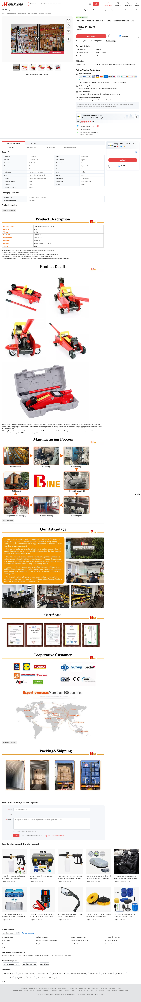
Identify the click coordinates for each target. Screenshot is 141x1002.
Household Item (75, 944)
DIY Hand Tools (109, 944)
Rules (137, 10)
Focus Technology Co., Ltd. (58, 994)
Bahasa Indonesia (123, 990)
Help (104, 10)
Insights (119, 988)
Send (16, 835)
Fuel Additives (44, 964)
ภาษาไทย (101, 990)
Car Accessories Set (43, 973)
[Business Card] (136, 152)
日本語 (91, 990)
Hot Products (23, 988)
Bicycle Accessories (42, 944)
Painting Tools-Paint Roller (112, 937)
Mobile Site (112, 988)
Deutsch (67, 990)
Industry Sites (82, 988)
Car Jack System (107, 973)
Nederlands (74, 990)
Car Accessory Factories (26, 973)
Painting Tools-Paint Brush (78, 937)
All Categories (9, 10)
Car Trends (30, 978)
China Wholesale (62, 988)
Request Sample (111, 41)
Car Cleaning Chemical (29, 964)
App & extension (115, 10)
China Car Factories (9, 973)
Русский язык (53, 990)
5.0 (115, 146)
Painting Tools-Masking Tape (79, 940)
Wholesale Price (73, 988)
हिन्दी (96, 990)
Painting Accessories (111, 940)
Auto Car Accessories (59, 973)
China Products (33, 988)
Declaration (90, 994)
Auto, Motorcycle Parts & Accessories (16, 13)
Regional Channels (93, 988)
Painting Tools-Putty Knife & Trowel (46, 940)
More (3, 981)
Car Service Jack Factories (78, 973)
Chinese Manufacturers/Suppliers (47, 988)
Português (38, 990)
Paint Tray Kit (6, 940)
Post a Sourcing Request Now (55, 835)
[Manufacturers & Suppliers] (12, 4)
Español (32, 990)
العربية (80, 990)
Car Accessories (7, 944)
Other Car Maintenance (45, 13)
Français (45, 990)
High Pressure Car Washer (11, 964)
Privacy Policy (99, 994)
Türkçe (108, 990)
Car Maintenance (32, 13)
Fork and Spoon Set (42, 937)
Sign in (137, 5)
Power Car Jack (8, 978)
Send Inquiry (91, 36)
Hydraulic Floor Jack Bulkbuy (46, 978)
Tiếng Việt (114, 990)
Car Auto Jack (94, 973)
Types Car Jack (120, 973)
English (26, 990)
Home (3, 13)
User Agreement (81, 994)
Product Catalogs (29, 933)
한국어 (86, 990)
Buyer (95, 10)
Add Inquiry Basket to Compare (37, 74)
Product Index (103, 988)
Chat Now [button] (125, 36)
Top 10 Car (20, 978)
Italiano (61, 990)
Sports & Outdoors (7, 937)
